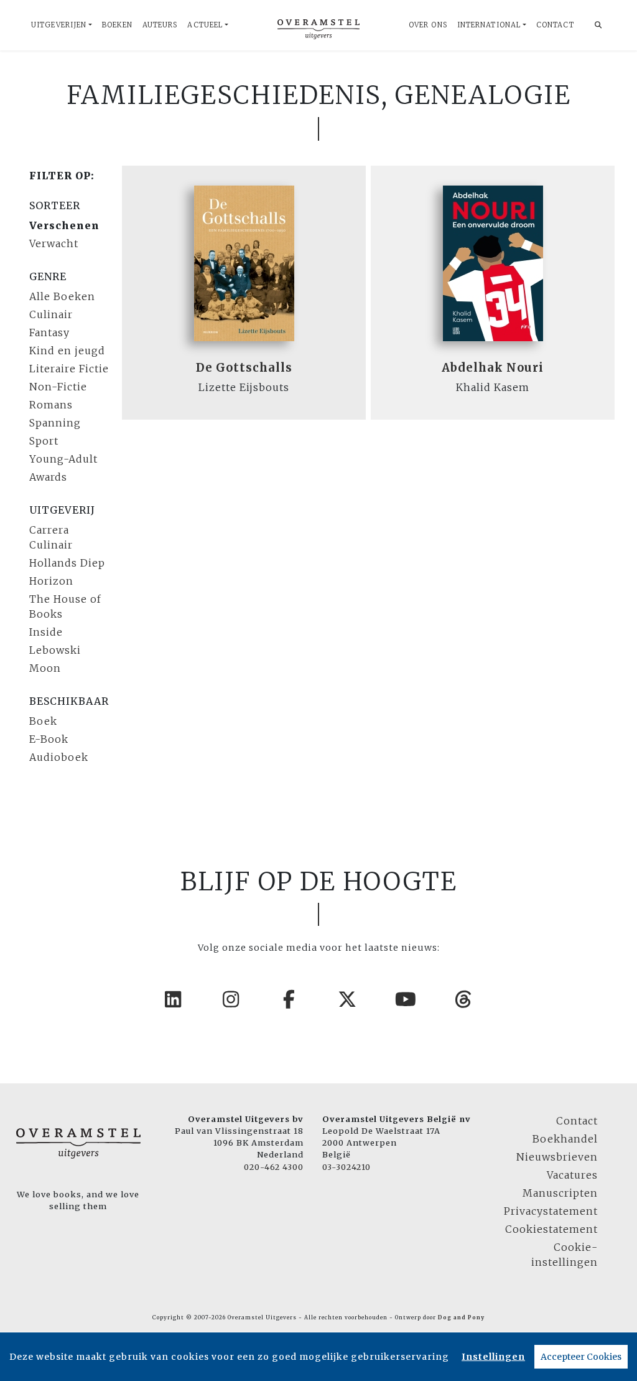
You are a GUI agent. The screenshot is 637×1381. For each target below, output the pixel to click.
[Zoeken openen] (598, 25)
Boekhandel (565, 1139)
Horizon (51, 581)
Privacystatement (551, 1211)
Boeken (117, 25)
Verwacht (53, 243)
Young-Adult (63, 459)
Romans (51, 404)
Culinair (51, 314)
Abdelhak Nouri (493, 368)
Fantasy (49, 332)
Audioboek (58, 757)
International (489, 25)
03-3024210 (346, 1167)
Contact (555, 25)
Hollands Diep (67, 563)
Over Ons (428, 25)
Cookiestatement (551, 1229)
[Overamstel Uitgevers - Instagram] (231, 999)
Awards (48, 477)
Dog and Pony (461, 1317)
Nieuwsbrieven (557, 1157)
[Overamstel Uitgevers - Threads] (464, 999)
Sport (43, 441)
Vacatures (572, 1175)
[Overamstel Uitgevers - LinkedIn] (173, 999)
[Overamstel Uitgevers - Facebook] (290, 999)
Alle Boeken (62, 296)
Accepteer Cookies (581, 1356)
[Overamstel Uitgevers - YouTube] (406, 999)
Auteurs (160, 25)
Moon (45, 668)
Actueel (205, 25)
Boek (43, 721)
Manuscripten (560, 1193)
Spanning (55, 423)
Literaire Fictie (69, 368)
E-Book (48, 739)
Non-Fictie (58, 386)
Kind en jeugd (67, 350)
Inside (46, 632)
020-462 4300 (274, 1167)
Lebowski (55, 650)
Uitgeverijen (58, 25)
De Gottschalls (244, 368)
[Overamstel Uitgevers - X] (347, 999)
